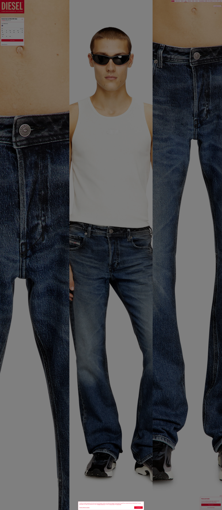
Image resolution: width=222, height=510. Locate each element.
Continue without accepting (84, 507)
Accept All (138, 507)
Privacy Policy (111, 504)
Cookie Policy (118, 504)
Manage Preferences (101, 504)
